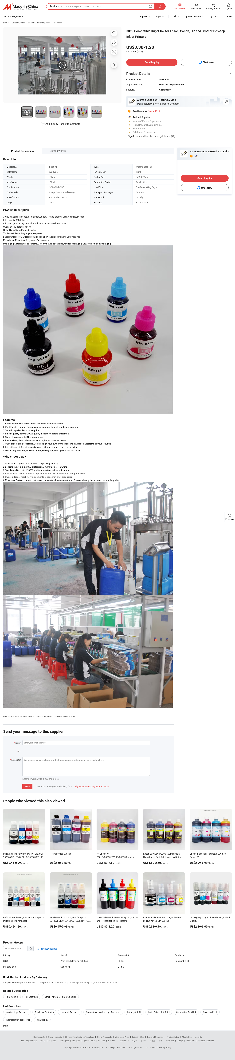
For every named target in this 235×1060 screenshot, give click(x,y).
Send (27, 786)
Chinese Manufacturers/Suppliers (79, 1037)
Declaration (151, 1047)
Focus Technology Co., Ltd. (96, 1047)
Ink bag (7, 955)
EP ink (121, 966)
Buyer (158, 16)
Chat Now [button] (208, 62)
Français (76, 1040)
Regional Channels (155, 1037)
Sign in (228, 8)
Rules (229, 16)
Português (64, 1040)
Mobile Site (187, 1037)
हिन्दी (160, 1040)
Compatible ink (182, 960)
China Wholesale (104, 1037)
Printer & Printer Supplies (39, 22)
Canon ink (65, 966)
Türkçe (180, 1040)
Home (5, 22)
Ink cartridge (9, 966)
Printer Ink (57, 22)
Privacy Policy (165, 1047)
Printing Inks (12, 996)
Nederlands (124, 1040)
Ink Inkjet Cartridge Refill (18, 1019)
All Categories (14, 16)
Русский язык (89, 1040)
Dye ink (63, 955)
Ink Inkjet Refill (134, 1012)
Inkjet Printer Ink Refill (158, 1012)
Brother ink (180, 955)
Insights (198, 1037)
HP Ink (121, 960)
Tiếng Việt (190, 1040)
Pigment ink (123, 955)
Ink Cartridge (31, 996)
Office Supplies (18, 22)
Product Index (173, 1037)
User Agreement (135, 1047)
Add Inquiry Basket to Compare (62, 124)
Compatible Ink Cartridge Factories (103, 1012)
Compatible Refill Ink (186, 1012)
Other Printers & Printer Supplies (60, 996)
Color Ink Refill (210, 1012)
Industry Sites (138, 1037)
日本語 (152, 1040)
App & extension (193, 16)
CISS (5, 960)
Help (174, 16)
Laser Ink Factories (69, 1012)
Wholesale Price (122, 1037)
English (43, 1040)
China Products (55, 1037)
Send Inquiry (152, 62)
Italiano (101, 1040)
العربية (134, 1040)
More (6, 1025)
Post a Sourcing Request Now (92, 786)
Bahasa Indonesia (206, 1040)
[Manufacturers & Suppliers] (20, 6)
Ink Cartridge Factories (17, 1012)
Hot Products (39, 1037)
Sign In (131, 136)
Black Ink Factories (44, 1012)
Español (52, 1040)
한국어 (143, 1040)
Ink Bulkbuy (42, 1019)
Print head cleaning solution (74, 960)
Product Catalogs (48, 948)
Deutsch (111, 1040)
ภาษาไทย (170, 1040)
